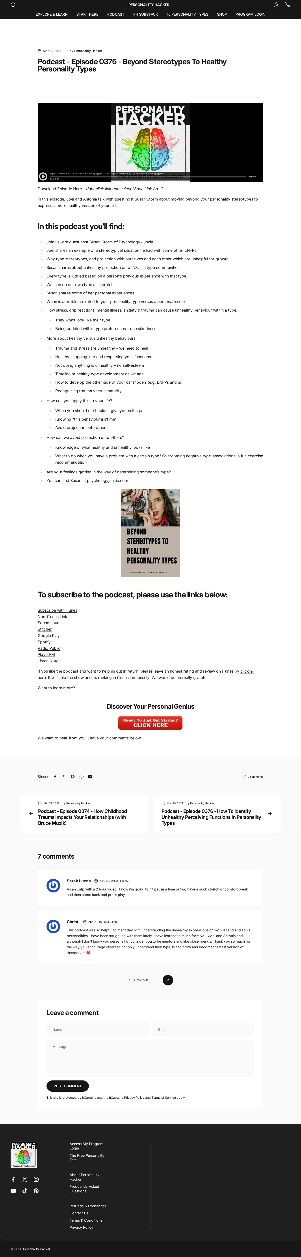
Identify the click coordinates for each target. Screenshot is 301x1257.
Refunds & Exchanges (88, 1206)
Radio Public (49, 648)
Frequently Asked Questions (84, 1188)
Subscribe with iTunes (57, 610)
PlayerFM (46, 654)
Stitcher (45, 629)
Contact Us (79, 1213)
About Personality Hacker (84, 1177)
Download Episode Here (60, 188)
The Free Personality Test (87, 1157)
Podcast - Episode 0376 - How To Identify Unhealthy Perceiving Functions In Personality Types (211, 817)
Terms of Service (164, 1097)
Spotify (44, 642)
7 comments (255, 776)
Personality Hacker (148, 5)
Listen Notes (49, 661)
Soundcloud (48, 622)
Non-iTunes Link (52, 616)
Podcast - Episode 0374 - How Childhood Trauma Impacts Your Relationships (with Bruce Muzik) (82, 817)
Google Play (49, 635)
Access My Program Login (86, 1146)
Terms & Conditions (86, 1220)
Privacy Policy (134, 1097)
